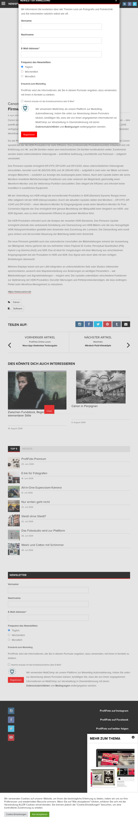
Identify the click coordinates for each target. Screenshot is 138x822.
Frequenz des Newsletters (36, 62)
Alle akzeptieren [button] (39, 814)
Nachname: (27, 34)
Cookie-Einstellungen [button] (16, 814)
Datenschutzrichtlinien (47, 126)
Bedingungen (72, 126)
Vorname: (26, 21)
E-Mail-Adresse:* (30, 48)
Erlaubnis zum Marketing (33, 83)
